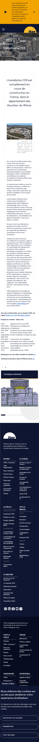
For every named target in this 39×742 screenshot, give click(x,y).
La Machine (8, 575)
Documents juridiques (7, 489)
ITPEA (5, 677)
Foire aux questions (6, 484)
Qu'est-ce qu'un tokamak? (9, 579)
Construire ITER (8, 514)
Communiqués (25, 529)
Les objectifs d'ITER (24, 483)
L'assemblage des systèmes (8, 542)
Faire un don (7, 656)
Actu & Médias (23, 508)
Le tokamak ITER (9, 583)
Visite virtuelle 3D (24, 551)
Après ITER (23, 494)
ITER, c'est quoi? (9, 463)
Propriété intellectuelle (24, 681)
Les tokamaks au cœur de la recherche (25, 488)
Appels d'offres (25, 677)
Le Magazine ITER (24, 533)
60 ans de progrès (23, 478)
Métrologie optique (7, 557)
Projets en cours (9, 517)
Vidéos (22, 547)
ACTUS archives (25, 523)
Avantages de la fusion (25, 473)
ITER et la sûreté (9, 598)
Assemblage (21, 303)
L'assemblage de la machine (9, 537)
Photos (22, 544)
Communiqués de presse (26, 651)
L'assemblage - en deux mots (8, 532)
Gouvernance (8, 474)
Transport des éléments (8, 594)
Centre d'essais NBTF (8, 524)
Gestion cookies (8, 683)
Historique (7, 480)
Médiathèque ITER (24, 556)
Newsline (23, 520)
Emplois (6, 641)
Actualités (23, 516)
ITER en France (8, 477)
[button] (2, 367)
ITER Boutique (8, 659)
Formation (6, 665)
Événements (24, 526)
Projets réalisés (8, 520)
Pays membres (8, 471)
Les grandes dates (7, 565)
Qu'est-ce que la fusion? (25, 463)
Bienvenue (23, 639)
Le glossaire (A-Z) (25, 498)
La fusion (24, 459)
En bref (6, 459)
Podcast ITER (24, 538)
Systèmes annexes (9, 586)
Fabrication (7, 590)
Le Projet (7, 507)
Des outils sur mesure (8, 552)
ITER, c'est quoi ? (9, 644)
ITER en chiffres (25, 642)
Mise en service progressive (8, 547)
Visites (5, 493)
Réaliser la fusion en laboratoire (25, 468)
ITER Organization (7, 466)
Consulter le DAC (9, 601)
